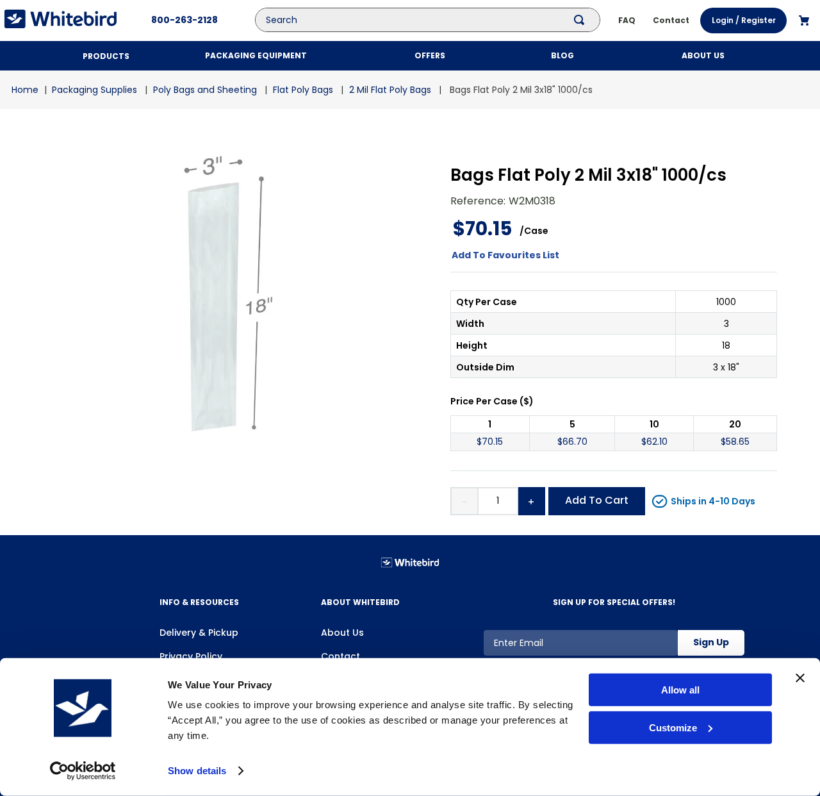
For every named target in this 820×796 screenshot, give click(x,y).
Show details (197, 770)
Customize (673, 727)
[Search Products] (581, 19)
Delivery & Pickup (199, 632)
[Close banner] (800, 678)
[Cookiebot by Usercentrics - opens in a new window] (83, 771)
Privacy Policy (191, 656)
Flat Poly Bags (303, 89)
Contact (340, 656)
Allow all (680, 689)
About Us (342, 632)
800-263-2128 (184, 19)
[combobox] (436, 20)
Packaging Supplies (94, 89)
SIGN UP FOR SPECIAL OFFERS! (614, 602)
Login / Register (744, 20)
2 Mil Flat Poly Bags (390, 89)
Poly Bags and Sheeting (205, 89)
